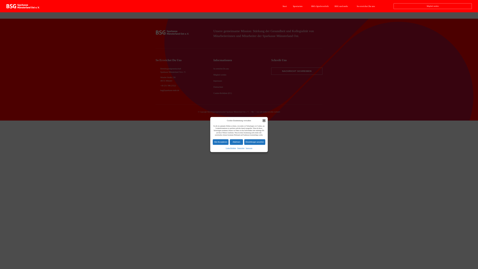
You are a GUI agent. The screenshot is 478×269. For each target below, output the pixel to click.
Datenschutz (240, 148)
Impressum (249, 148)
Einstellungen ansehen (255, 142)
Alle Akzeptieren (220, 142)
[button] (264, 120)
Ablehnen (236, 142)
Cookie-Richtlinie (231, 148)
